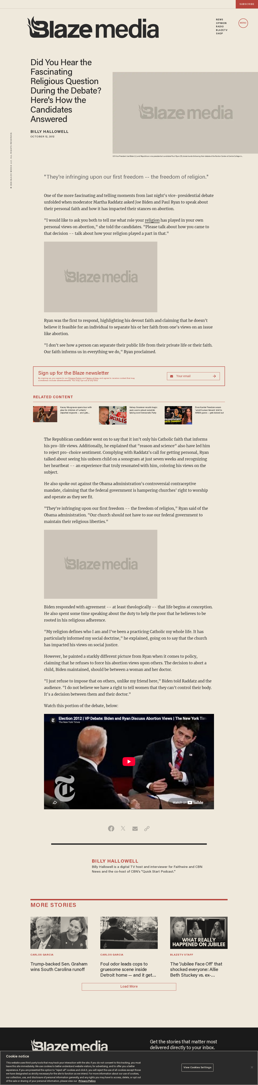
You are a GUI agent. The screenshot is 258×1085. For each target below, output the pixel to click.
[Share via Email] (135, 828)
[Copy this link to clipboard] (147, 828)
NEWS (219, 20)
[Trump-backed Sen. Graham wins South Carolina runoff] (59, 932)
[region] (129, 1068)
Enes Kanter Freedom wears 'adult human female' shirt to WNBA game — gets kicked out (209, 410)
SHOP (219, 34)
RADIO (220, 27)
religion (152, 220)
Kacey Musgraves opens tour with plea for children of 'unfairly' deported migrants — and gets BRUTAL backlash (76, 410)
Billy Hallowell (49, 132)
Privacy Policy (75, 378)
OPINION (221, 23)
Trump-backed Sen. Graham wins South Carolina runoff (58, 967)
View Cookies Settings (197, 1067)
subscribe (246, 4)
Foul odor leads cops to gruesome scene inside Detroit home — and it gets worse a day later (127, 970)
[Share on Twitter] (123, 828)
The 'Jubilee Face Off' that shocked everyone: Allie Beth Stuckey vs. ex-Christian (196, 970)
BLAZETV (222, 30)
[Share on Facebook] (111, 828)
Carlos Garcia (42, 955)
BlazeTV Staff (181, 955)
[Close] (252, 1067)
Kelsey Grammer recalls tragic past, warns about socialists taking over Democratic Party (143, 410)
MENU (243, 23)
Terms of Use (92, 378)
